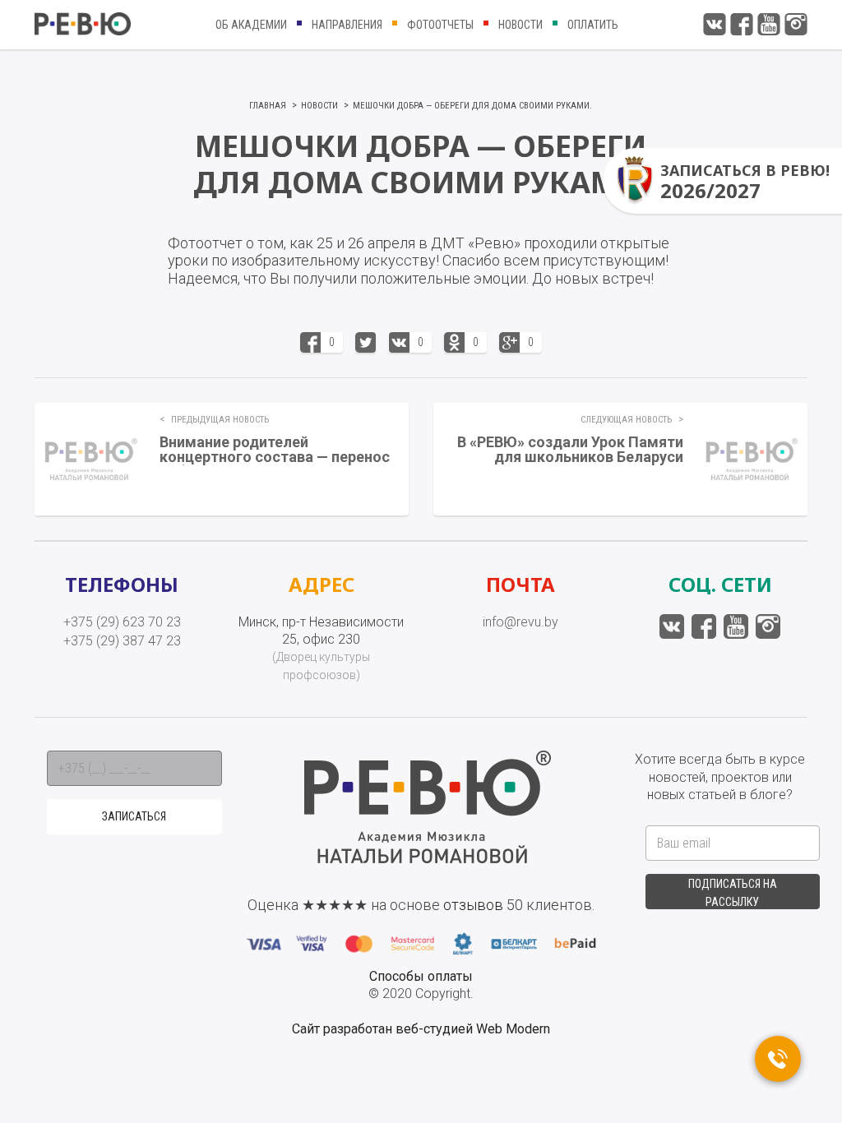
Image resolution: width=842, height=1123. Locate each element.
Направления (347, 24)
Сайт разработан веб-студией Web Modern (421, 1029)
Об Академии (251, 24)
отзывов (473, 904)
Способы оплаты (421, 976)
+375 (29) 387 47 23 (122, 641)
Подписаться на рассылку (732, 892)
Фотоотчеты (440, 24)
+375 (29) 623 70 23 (122, 622)
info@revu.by (520, 622)
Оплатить (592, 24)
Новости (520, 24)
